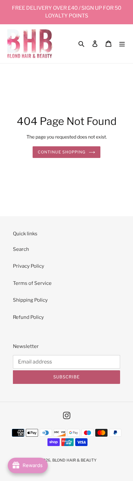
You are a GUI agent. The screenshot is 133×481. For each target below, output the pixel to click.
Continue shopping (62, 152)
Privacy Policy (28, 266)
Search (21, 249)
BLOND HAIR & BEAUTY (74, 460)
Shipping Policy (30, 300)
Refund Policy (28, 317)
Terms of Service (32, 283)
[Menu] (122, 43)
